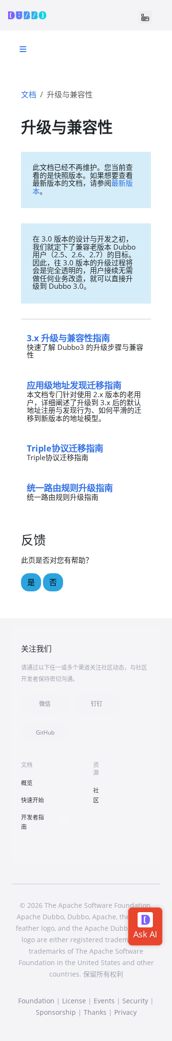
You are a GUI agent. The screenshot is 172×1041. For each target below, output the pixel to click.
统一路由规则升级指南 (70, 488)
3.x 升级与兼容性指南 (68, 338)
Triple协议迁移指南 (65, 448)
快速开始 (32, 800)
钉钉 (96, 704)
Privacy (125, 1012)
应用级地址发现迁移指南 (74, 385)
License (74, 1000)
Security (135, 1000)
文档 (28, 94)
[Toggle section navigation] (23, 49)
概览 (26, 783)
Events (104, 1000)
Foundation (36, 1000)
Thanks (95, 1012)
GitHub (45, 732)
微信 (45, 704)
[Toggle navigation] (145, 17)
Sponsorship (56, 1012)
